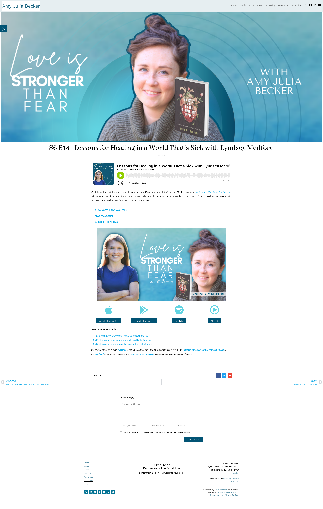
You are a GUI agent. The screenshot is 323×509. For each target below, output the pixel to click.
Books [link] (86, 469)
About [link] (86, 466)
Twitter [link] (205, 349)
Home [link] (86, 462)
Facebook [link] (187, 349)
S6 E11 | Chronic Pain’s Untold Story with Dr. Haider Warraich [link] (122, 339)
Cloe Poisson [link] (225, 492)
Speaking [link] (88, 484)
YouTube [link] (221, 349)
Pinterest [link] (213, 349)
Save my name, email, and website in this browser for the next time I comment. (157, 432)
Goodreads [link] (99, 354)
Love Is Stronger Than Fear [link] (142, 354)
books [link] (235, 473)
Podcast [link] (87, 473)
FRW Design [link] (221, 490)
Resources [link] (88, 480)
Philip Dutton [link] (232, 495)
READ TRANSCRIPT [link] (104, 216)
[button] (161, 210)
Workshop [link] (88, 477)
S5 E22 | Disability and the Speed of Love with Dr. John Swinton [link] (123, 344)
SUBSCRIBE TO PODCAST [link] (107, 222)
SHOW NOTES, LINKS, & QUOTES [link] (111, 210)
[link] (3, 28)
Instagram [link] (196, 349)
